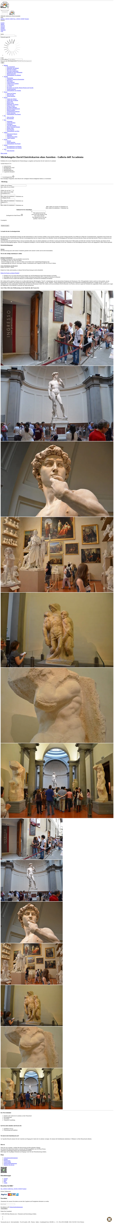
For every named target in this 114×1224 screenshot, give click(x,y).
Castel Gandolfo (11, 138)
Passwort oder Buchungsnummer (9, 61)
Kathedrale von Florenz (12, 104)
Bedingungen (7, 1160)
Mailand (6, 65)
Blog (5, 1181)
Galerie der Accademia (12, 100)
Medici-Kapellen (11, 110)
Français (3, 25)
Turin (5, 149)
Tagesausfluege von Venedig (14, 90)
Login (2, 62)
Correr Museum (11, 82)
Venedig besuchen (11, 89)
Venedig (6, 76)
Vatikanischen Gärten (12, 136)
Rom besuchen (10, 129)
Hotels (5, 1180)
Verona (5, 92)
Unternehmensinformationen (11, 1158)
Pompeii (9, 141)
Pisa (5, 115)
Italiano (2, 24)
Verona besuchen (11, 96)
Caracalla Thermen (11, 125)
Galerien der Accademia (13, 83)
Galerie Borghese (11, 122)
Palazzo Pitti (10, 101)
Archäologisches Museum (13, 111)
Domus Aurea (10, 128)
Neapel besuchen (11, 142)
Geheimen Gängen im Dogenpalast (15, 79)
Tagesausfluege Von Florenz (14, 114)
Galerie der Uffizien (12, 99)
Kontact (27, 18)
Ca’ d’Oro (9, 86)
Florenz (5, 97)
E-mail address (4, 59)
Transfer (6, 1178)
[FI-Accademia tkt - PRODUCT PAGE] (8, 14)
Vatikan (5, 132)
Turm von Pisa (10, 117)
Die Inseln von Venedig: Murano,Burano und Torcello (20, 87)
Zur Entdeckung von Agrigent (14, 148)
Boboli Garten (10, 103)
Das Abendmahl (11, 66)
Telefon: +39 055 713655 (7, 18)
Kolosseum (9, 121)
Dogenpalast (10, 78)
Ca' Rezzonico (10, 85)
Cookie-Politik (7, 1162)
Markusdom (10, 80)
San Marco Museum (12, 107)
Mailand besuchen (11, 73)
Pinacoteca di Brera (11, 69)
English (2, 23)
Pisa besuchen (10, 118)
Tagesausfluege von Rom (13, 131)
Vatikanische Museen (12, 134)
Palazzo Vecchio (11, 106)
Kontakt (6, 1159)
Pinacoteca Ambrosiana (12, 71)
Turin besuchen (10, 150)
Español (3, 28)
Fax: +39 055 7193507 (19, 18)
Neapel (5, 139)
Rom (5, 120)
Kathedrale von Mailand (13, 68)
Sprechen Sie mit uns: (9, 1165)
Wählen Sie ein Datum (6, 185)
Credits (5, 1182)
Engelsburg (9, 124)
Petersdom (9, 135)
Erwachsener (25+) (5, 193)
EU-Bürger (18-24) (5, 197)
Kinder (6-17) (4, 202)
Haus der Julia (10, 94)
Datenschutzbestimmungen (10, 1163)
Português (3, 30)
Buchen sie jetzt (5, 225)
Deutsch (3, 27)
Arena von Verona (11, 93)
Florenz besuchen (11, 113)
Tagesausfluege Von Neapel (13, 143)
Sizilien (5, 145)
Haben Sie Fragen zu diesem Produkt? (10, 273)
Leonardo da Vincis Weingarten (14, 72)
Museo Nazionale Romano (13, 127)
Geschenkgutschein (7, 177)
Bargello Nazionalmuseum (13, 108)
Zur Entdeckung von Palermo (14, 146)
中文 (2, 31)
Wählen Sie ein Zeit (6, 190)
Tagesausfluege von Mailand (14, 75)
